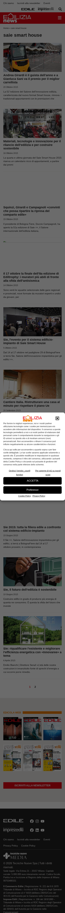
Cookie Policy (24, 496)
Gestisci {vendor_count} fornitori (19, 473)
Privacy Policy (38, 496)
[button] (57, 418)
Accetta (32, 480)
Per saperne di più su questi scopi (48, 473)
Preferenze (32, 489)
